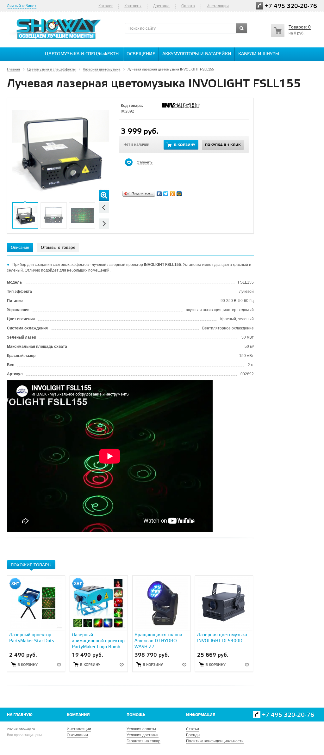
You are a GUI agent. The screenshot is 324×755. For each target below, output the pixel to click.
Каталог (105, 6)
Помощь (136, 715)
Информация (200, 715)
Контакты (132, 6)
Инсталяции (218, 6)
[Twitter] (166, 194)
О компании (77, 735)
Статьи (192, 729)
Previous (104, 207)
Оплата (188, 6)
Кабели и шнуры (258, 54)
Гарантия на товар (143, 741)
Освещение (141, 54)
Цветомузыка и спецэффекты (82, 54)
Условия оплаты (141, 729)
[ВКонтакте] (159, 194)
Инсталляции (79, 729)
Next (104, 223)
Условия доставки (143, 735)
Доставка (161, 6)
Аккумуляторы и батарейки (196, 54)
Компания (78, 715)
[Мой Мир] (179, 194)
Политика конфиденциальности (215, 741)
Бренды (193, 735)
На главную (20, 715)
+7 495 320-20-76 (291, 6)
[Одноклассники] (172, 194)
